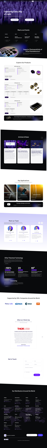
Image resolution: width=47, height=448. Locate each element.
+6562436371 (37, 419)
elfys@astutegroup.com (8, 401)
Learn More (39, 204)
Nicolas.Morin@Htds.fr (18, 420)
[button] (12, 79)
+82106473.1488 (18, 427)
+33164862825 (17, 419)
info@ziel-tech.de (29, 420)
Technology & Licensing (36, 1)
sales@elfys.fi (28, 403)
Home (19, 1)
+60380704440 (7, 427)
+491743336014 (28, 419)
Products (24, 1)
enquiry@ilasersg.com (39, 420)
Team (32, 1)
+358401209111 (28, 402)
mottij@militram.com (7, 412)
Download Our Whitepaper (29, 19)
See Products (7, 19)
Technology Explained (14, 19)
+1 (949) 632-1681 (18, 402)
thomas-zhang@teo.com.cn (39, 412)
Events (21, 1)
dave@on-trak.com (18, 403)
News (26, 1)
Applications (30, 1)
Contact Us (41, 1)
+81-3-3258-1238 (38, 402)
